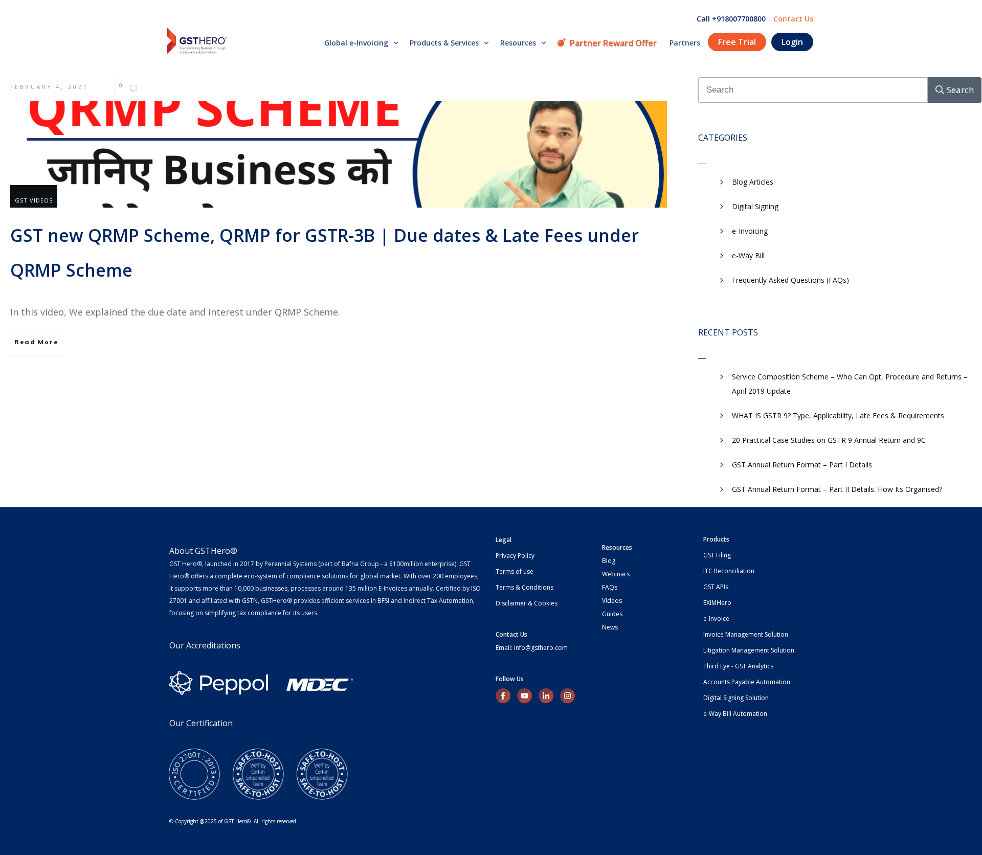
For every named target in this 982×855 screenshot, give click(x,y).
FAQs (609, 587)
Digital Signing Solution (736, 697)
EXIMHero (717, 602)
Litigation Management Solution (748, 650)
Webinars (616, 574)
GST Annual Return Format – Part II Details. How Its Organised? (837, 489)
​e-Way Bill (748, 255)
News (610, 627)
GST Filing (717, 555)
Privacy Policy (515, 555)
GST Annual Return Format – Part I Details (802, 464)
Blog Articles (752, 182)
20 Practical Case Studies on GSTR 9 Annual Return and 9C (829, 440)
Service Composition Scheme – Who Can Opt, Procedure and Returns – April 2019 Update (850, 384)
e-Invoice (716, 618)
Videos (612, 600)
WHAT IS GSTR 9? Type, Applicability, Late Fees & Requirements (838, 415)
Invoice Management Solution (745, 634)
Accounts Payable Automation (746, 682)
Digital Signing (755, 206)
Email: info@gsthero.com (532, 647)
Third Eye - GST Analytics (738, 666)
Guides (612, 614)
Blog (608, 560)
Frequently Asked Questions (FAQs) (790, 280)
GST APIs (715, 586)
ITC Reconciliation (728, 571)
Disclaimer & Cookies (526, 603)
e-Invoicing (750, 231)
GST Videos (34, 200)
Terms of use (514, 571)
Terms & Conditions (524, 587)
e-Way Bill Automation (735, 713)
